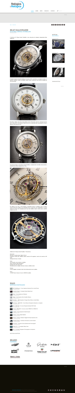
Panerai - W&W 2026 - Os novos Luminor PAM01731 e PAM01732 (25, 308)
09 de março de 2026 (16, 327)
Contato (53, 10)
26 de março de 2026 (16, 315)
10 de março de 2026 (16, 324)
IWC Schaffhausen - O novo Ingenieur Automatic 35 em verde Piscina (26, 288)
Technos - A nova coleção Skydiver (19, 314)
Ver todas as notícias (15, 333)
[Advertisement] (59, 104)
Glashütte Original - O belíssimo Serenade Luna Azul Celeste (24, 320)
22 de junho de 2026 (16, 292)
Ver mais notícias (56, 81)
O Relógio (46, 10)
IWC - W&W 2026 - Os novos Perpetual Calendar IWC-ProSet (24, 305)
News (41, 10)
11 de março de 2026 (16, 321)
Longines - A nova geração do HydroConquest (21, 311)
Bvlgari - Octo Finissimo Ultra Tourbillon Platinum (22, 297)
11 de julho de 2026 (16, 289)
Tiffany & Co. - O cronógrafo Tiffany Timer (20, 326)
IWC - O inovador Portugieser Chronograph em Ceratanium (24, 329)
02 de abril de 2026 (16, 312)
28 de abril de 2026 (16, 309)
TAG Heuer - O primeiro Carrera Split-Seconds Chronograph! (24, 323)
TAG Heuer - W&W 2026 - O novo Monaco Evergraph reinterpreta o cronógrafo (27, 302)
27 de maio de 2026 (16, 295)
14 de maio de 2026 (16, 298)
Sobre (36, 10)
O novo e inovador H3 (56, 76)
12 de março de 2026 (16, 318)
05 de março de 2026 (16, 330)
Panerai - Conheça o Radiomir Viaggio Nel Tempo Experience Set (25, 317)
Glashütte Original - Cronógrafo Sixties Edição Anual (22, 291)
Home (32, 10)
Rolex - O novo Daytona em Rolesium (20, 294)
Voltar (15, 24)
